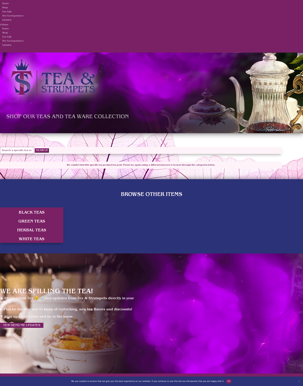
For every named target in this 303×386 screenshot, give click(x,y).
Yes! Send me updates (21, 325)
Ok (228, 381)
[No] (299, 381)
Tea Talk (6, 12)
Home (5, 3)
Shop (5, 7)
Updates (6, 20)
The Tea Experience (13, 16)
